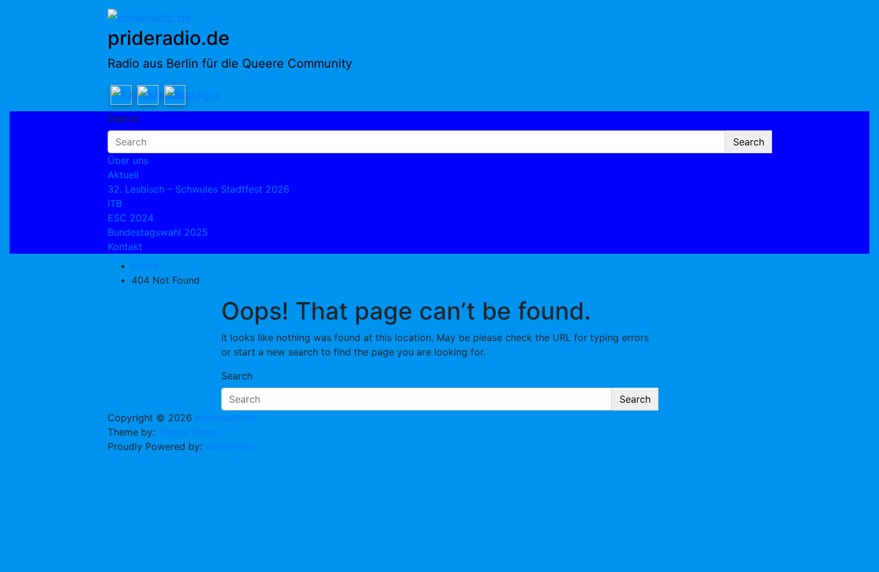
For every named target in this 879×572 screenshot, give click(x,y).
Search (123, 118)
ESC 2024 (131, 218)
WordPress (229, 446)
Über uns (128, 160)
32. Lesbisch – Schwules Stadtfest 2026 (198, 189)
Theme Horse (188, 432)
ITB (115, 203)
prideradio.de (169, 38)
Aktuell (123, 175)
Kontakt (125, 246)
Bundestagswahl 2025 (158, 232)
